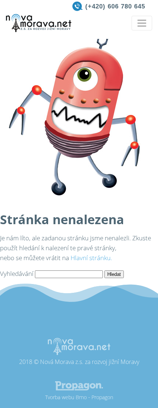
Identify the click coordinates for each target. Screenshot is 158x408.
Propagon (102, 397)
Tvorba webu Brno (66, 397)
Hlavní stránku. (91, 258)
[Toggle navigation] (142, 23)
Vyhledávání (16, 273)
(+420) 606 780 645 (115, 6)
